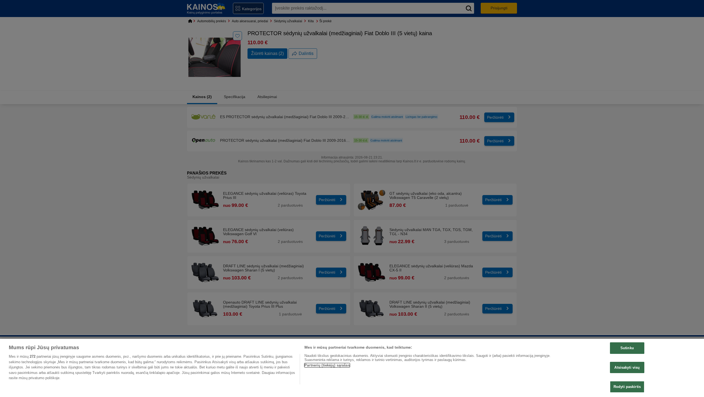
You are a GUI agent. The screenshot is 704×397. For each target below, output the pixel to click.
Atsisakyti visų (627, 367)
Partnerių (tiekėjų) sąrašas (327, 365)
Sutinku (627, 348)
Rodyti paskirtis (627, 387)
